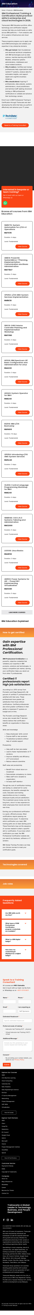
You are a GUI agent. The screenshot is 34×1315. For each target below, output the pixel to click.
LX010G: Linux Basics (13, 550)
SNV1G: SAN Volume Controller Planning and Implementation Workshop (15, 328)
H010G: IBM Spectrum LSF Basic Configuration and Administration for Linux (16, 362)
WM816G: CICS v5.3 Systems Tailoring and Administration (15, 520)
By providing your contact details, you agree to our (19, 1059)
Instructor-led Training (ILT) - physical (18, 1029)
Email (5, 1007)
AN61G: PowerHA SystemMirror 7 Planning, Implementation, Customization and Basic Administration (16, 262)
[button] (16, 914)
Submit (6, 1065)
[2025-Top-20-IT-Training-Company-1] (7, 1287)
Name (5, 998)
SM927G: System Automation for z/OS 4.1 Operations (15, 227)
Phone (21, 998)
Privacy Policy (19, 1060)
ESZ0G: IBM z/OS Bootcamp (11, 425)
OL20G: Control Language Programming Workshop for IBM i (16, 487)
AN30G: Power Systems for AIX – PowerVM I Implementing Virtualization (16, 582)
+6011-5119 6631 (23, 990)
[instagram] (8, 1220)
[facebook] (4, 1220)
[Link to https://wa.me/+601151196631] (5, 203)
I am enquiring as (24, 1007)
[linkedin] (12, 1220)
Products (9, 10)
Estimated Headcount (11, 1016)
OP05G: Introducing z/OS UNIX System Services (16, 455)
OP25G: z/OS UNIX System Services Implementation (16, 296)
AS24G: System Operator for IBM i (16, 394)
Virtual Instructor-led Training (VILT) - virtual (18, 1033)
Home (3, 10)
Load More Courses (17, 612)
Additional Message (10, 1038)
